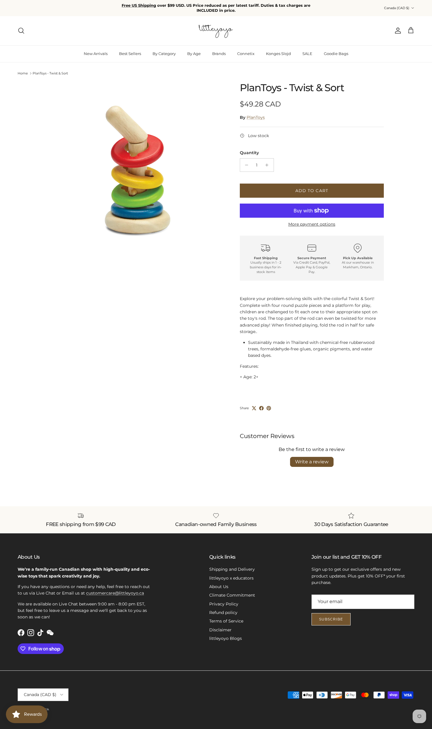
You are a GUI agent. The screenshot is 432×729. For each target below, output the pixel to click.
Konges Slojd (278, 53)
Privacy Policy (223, 604)
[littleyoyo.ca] (216, 31)
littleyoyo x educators (231, 578)
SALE (307, 53)
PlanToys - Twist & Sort (50, 73)
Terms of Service (226, 621)
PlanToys (256, 117)
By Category (164, 53)
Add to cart (311, 190)
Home (23, 73)
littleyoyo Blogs (225, 638)
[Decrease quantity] (245, 165)
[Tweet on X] (254, 408)
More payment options (311, 224)
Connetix (245, 53)
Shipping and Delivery (232, 569)
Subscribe (331, 619)
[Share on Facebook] (261, 408)
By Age (194, 53)
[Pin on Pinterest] (269, 408)
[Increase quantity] (268, 165)
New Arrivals (96, 53)
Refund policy (223, 612)
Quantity (249, 152)
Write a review (312, 462)
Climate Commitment (232, 595)
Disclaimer (220, 630)
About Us (218, 586)
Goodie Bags (336, 53)
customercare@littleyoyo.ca (115, 593)
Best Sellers (130, 53)
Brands (219, 53)
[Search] (21, 30)
